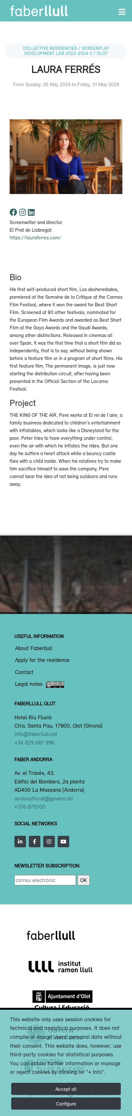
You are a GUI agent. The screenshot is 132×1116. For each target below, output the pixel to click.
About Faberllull (33, 648)
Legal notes (29, 684)
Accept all (66, 1089)
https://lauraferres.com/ (35, 237)
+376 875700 (29, 807)
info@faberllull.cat (35, 734)
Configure (66, 1103)
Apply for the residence (42, 660)
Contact (24, 672)
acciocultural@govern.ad (43, 798)
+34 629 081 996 (34, 742)
